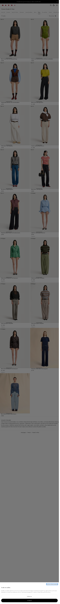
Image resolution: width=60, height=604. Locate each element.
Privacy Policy (47, 592)
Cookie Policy (40, 592)
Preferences (29, 596)
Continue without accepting (52, 584)
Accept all (29, 600)
